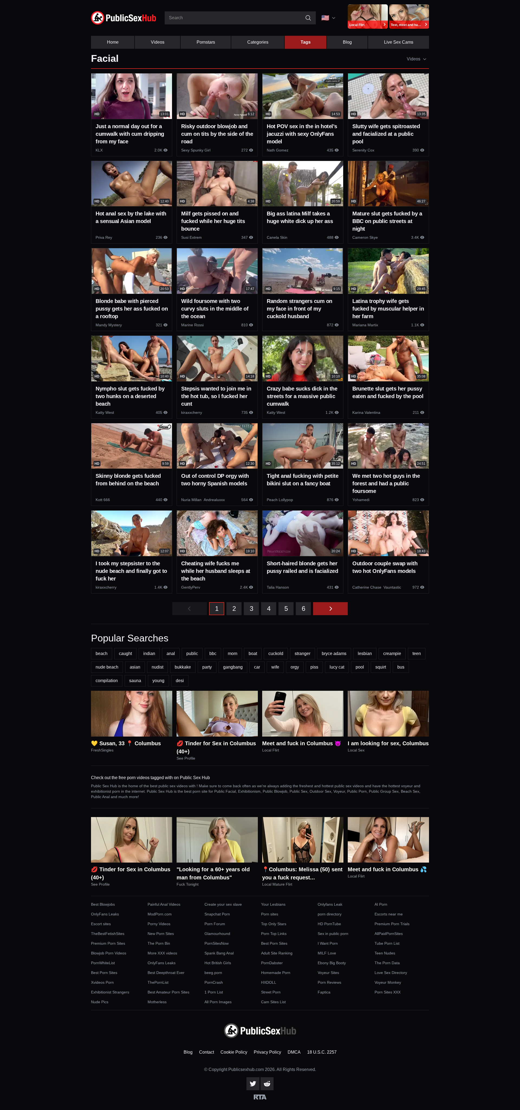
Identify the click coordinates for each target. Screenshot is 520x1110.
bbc (212, 653)
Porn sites (269, 914)
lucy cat (337, 667)
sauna (135, 680)
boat (253, 653)
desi (180, 680)
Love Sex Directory (391, 972)
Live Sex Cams (398, 42)
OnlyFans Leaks (105, 914)
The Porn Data (387, 963)
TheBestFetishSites (107, 933)
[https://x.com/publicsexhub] (252, 1083)
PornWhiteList (103, 963)
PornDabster (272, 963)
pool (360, 667)
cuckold (275, 653)
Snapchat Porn (217, 914)
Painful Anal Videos (164, 904)
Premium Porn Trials (392, 924)
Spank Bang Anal (219, 953)
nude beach (107, 667)
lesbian (365, 653)
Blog (347, 42)
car (257, 667)
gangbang (233, 667)
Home (113, 42)
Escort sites (101, 924)
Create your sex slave (223, 904)
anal (171, 653)
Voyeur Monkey (388, 982)
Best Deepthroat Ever (166, 972)
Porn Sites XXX (388, 992)
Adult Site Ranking (276, 953)
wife (275, 667)
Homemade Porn (275, 972)
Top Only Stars (273, 924)
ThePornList (158, 982)
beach (102, 653)
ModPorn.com (160, 914)
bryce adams (334, 653)
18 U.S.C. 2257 (322, 1052)
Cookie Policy (233, 1052)
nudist (157, 667)
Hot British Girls (217, 963)
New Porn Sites (161, 933)
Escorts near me (389, 914)
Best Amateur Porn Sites (168, 992)
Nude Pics (99, 1002)
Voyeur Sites (328, 972)
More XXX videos (162, 953)
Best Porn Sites (274, 943)
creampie (392, 653)
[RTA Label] (260, 1097)
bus (400, 667)
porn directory (330, 914)
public (192, 653)
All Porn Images (218, 1002)
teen (416, 653)
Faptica (324, 992)
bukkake (183, 667)
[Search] (308, 17)
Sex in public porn (333, 933)
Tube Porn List (387, 943)
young (158, 680)
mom (232, 653)
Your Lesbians (273, 904)
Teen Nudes (385, 953)
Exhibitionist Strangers (110, 992)
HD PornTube (329, 924)
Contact (206, 1052)
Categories (257, 42)
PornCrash (213, 982)
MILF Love (327, 953)
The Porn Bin (159, 943)
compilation (107, 680)
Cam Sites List (273, 1002)
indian (149, 653)
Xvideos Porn (102, 982)
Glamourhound (217, 933)
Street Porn (271, 992)
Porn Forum (214, 924)
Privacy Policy (267, 1052)
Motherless (157, 1002)
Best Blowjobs (103, 904)
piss (314, 667)
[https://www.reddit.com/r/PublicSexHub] (267, 1083)
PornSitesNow (216, 943)
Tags (306, 42)
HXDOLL (268, 982)
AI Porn (381, 904)
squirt (380, 667)
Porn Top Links (274, 933)
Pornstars (206, 42)
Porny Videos (159, 924)
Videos (157, 42)
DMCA (294, 1052)
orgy (295, 667)
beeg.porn (213, 972)
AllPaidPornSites (389, 933)
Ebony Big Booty (332, 963)
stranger (302, 653)
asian (135, 667)
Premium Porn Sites (108, 943)
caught (125, 653)
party (207, 667)
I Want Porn (328, 943)
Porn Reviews (329, 982)
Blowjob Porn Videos (108, 953)
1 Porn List (213, 992)
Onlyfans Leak (330, 904)
